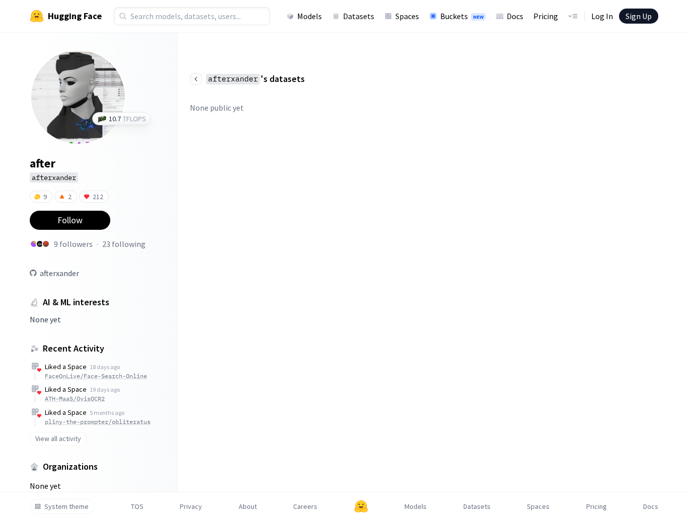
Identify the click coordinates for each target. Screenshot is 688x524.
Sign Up (639, 16)
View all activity (58, 438)
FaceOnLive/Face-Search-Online (96, 376)
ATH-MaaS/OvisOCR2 (75, 398)
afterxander (59, 273)
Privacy (191, 506)
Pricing (545, 16)
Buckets (462, 16)
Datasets (358, 16)
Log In (602, 16)
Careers (305, 506)
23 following (124, 244)
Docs (515, 16)
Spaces (407, 16)
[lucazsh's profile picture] (40, 244)
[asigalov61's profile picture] (46, 244)
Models (309, 16)
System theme (66, 506)
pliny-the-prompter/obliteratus (98, 421)
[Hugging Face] (361, 506)
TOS (137, 506)
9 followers (73, 244)
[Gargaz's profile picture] (34, 244)
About (248, 506)
